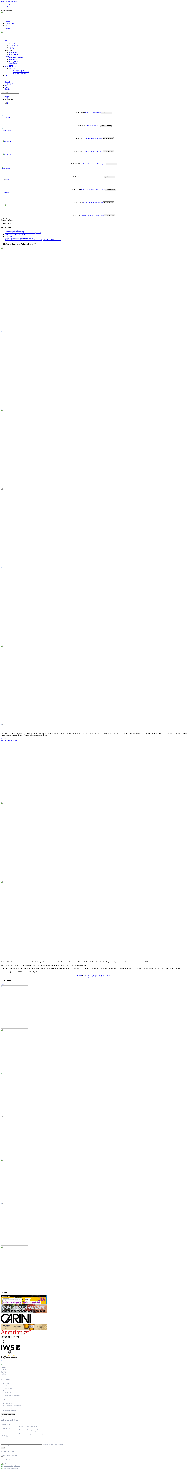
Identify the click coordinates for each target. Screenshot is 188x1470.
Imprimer (16, 740)
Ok (1, 738)
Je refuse (5, 738)
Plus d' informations (6, 740)
